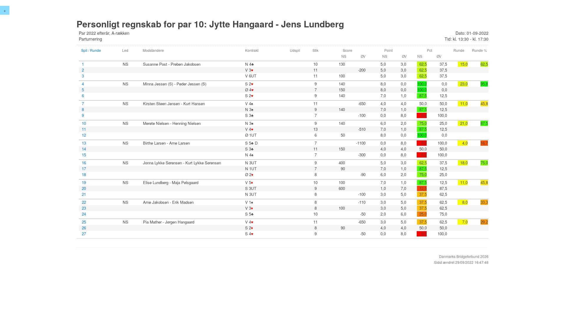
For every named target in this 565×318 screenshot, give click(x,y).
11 (84, 129)
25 (84, 222)
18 (84, 174)
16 (84, 162)
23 (84, 208)
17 (84, 168)
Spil (84, 50)
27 (84, 233)
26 (84, 228)
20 (84, 188)
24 (84, 214)
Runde (95, 50)
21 (84, 194)
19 (84, 182)
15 (84, 155)
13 (84, 143)
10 (84, 123)
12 (84, 135)
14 (84, 149)
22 (84, 202)
